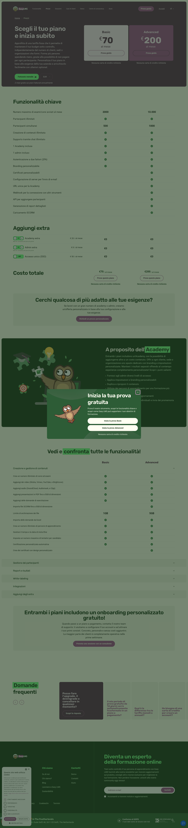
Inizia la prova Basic (113, 421)
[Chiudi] (138, 392)
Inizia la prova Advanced (112, 428)
